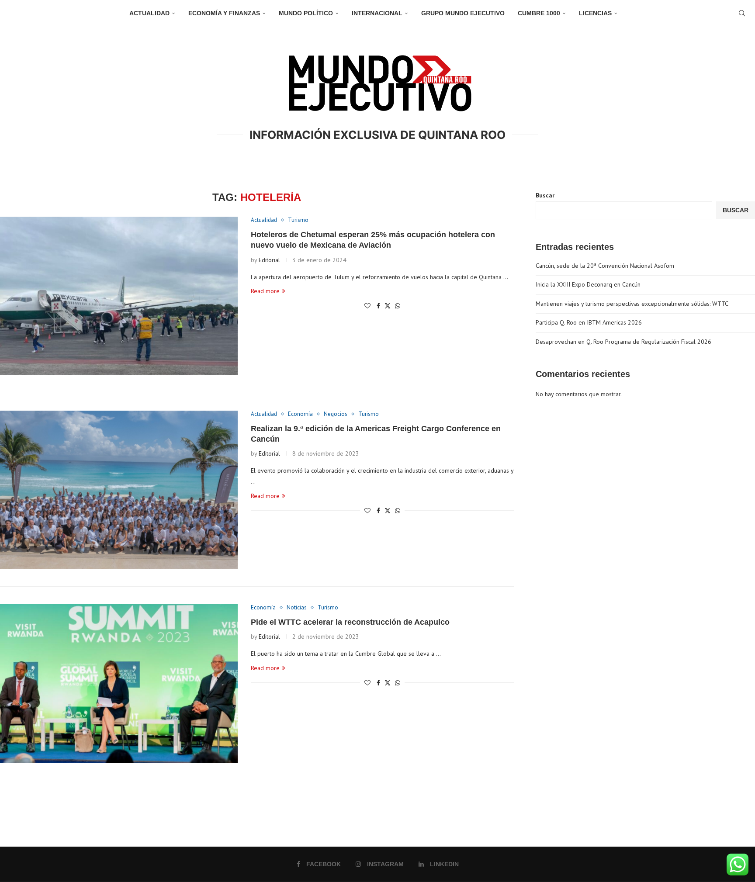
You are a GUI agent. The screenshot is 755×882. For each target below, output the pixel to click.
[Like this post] (367, 306)
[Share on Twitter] (387, 306)
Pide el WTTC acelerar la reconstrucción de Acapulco (350, 622)
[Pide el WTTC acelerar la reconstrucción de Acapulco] (119, 683)
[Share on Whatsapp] (397, 306)
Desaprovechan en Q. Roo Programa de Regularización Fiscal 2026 (623, 342)
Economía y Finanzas (224, 13)
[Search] (742, 13)
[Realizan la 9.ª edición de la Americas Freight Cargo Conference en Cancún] (119, 490)
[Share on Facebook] (378, 306)
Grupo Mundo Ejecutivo (463, 13)
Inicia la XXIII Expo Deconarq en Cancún (588, 284)
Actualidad (149, 13)
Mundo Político (306, 13)
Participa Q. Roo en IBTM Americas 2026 (589, 322)
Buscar (545, 195)
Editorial (269, 260)
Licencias (595, 13)
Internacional (377, 13)
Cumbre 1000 (539, 13)
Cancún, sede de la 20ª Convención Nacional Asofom (605, 266)
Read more (265, 291)
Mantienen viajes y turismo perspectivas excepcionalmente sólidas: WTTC (632, 304)
